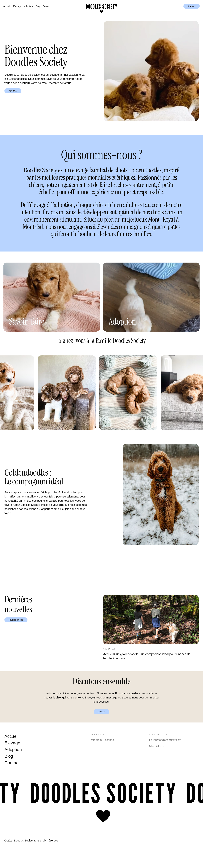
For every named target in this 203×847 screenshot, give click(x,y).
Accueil (6, 6)
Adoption (28, 6)
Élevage (17, 6)
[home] (101, 6)
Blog (37, 6)
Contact (46, 6)
